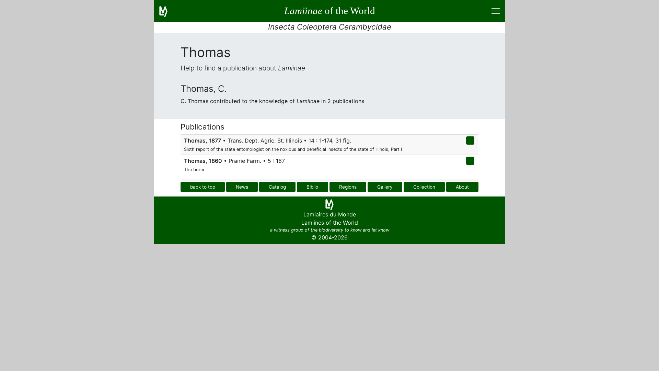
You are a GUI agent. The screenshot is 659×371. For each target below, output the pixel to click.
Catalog (277, 187)
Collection (424, 187)
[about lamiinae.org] (167, 11)
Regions (348, 187)
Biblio (312, 187)
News (242, 187)
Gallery (385, 187)
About (462, 187)
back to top (202, 187)
